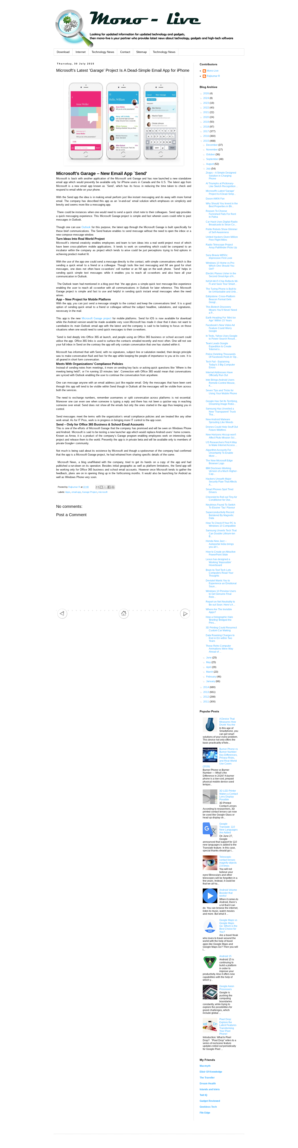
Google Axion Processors (226, 987)
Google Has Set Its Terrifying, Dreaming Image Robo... (222, 402)
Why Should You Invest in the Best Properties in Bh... (222, 205)
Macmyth (205, 1065)
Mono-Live (213, 70)
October (210, 154)
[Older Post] (185, 617)
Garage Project (89, 492)
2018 (206, 126)
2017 (206, 131)
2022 (206, 107)
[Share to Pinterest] (113, 487)
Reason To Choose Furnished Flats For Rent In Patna (221, 214)
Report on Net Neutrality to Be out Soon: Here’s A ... (220, 603)
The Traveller (207, 1077)
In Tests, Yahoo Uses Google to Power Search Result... (221, 337)
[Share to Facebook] (109, 487)
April (209, 667)
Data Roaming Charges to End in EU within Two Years (220, 638)
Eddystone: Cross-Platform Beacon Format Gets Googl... (220, 299)
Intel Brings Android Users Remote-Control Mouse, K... (220, 382)
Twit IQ (203, 1095)
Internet (81, 52)
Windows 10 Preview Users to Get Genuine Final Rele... (221, 594)
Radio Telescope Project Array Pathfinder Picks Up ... (221, 247)
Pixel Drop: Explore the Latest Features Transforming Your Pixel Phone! (227, 1026)
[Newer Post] (62, 617)
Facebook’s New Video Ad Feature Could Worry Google (220, 328)
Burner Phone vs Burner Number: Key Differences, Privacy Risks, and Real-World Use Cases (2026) (220, 758)
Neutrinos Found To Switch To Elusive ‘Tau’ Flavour (220, 506)
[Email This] (97, 487)
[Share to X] (105, 487)
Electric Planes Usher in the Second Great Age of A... (221, 275)
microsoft (102, 492)
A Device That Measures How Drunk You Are (227, 721)
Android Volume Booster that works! (228, 893)
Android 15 (225, 956)
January (211, 681)
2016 (206, 136)
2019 (206, 121)
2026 (206, 93)
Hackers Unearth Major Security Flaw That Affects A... (221, 481)
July (208, 168)
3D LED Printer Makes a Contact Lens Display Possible (228, 795)
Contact (125, 52)
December (212, 145)
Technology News (103, 52)
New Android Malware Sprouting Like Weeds (219, 421)
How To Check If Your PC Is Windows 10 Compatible (221, 524)
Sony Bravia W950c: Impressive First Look (219, 256)
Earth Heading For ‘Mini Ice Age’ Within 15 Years (221, 319)
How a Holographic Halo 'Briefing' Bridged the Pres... (219, 620)
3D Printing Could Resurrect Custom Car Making (221, 629)
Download (63, 52)
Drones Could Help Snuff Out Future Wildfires (222, 428)
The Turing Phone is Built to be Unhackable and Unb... (222, 290)
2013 (206, 692)
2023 (206, 103)
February (211, 676)
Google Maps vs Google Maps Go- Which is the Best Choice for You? (228, 926)
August (210, 164)
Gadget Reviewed (210, 1101)
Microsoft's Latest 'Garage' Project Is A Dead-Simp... (221, 192)
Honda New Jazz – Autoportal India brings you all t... (220, 544)
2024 (206, 98)
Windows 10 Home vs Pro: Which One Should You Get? (220, 266)
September (212, 159)
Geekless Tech (208, 1106)
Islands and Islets (210, 1089)
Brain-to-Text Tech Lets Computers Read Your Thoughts (219, 573)
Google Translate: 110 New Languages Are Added (228, 828)
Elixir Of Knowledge (211, 1071)
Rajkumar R (213, 76)
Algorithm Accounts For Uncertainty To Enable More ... (219, 453)
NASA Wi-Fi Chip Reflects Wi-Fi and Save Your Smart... (222, 282)
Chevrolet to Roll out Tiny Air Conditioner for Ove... (221, 498)
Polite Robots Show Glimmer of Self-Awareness (221, 231)
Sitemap (141, 52)
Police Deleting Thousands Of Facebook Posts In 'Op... (222, 355)
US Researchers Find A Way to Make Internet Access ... (221, 444)
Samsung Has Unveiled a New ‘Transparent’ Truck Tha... (221, 411)
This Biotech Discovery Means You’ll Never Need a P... (221, 309)
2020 (206, 117)
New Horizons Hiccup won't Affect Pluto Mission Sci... (221, 436)
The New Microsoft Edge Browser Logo (219, 462)
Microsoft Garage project (96, 318)
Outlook (86, 227)
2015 (206, 140)
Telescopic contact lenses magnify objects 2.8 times (228, 861)
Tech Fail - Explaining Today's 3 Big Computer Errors (220, 364)
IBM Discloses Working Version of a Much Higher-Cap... (221, 471)
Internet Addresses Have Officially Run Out (219, 374)
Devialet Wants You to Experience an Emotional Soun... (221, 583)
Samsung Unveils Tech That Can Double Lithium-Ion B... (221, 533)
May (208, 662)
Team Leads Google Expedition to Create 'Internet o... (218, 346)
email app (76, 492)
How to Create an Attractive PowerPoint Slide (221, 553)
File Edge (205, 1112)
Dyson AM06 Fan (215, 198)
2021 (206, 112)
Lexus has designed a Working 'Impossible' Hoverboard (218, 562)
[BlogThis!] (101, 487)
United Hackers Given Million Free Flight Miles (222, 238)
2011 (206, 701)
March (210, 671)
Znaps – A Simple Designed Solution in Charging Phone (221, 175)
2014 (206, 687)
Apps (67, 492)
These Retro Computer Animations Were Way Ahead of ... (219, 648)
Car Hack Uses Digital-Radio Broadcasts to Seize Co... (222, 223)
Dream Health (208, 1083)
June (209, 657)
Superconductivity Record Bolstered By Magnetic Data (220, 515)
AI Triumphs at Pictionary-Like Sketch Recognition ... (222, 185)
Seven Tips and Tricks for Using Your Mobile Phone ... (221, 393)
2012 (206, 696)
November (212, 149)
